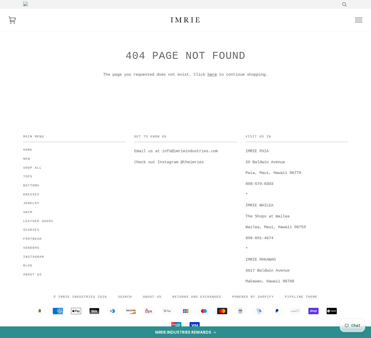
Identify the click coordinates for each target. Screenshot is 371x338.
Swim (27, 212)
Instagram (33, 257)
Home (27, 150)
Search (125, 297)
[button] (185, 332)
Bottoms (31, 185)
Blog (27, 265)
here (212, 74)
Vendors (31, 248)
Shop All (32, 168)
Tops (27, 176)
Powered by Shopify (253, 297)
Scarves (31, 230)
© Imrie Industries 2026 (80, 297)
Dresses (31, 194)
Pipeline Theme (301, 297)
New (26, 159)
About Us (32, 274)
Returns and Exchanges (196, 297)
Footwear (32, 239)
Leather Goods (38, 221)
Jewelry (31, 203)
